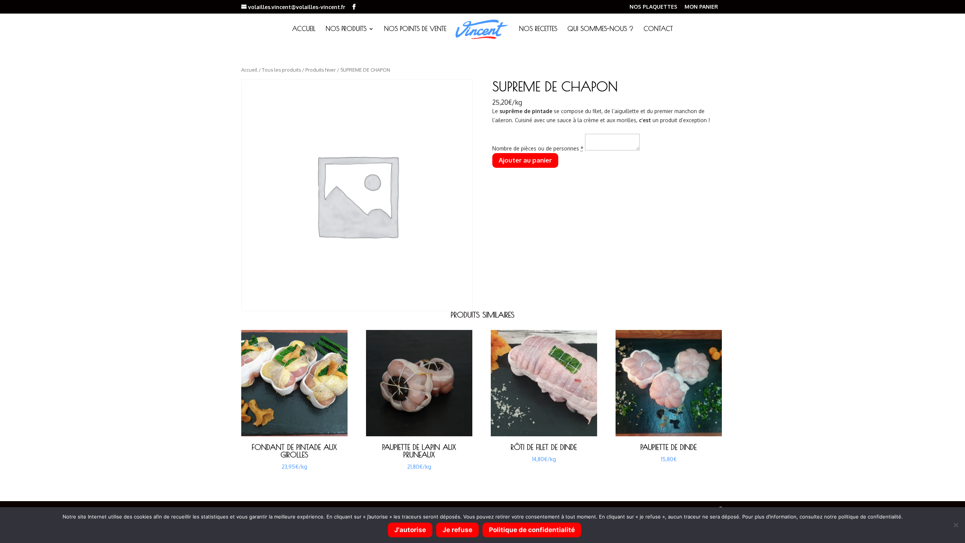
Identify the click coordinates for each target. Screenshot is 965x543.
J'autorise (410, 530)
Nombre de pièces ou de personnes (538, 148)
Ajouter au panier (525, 160)
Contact (658, 29)
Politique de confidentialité (532, 530)
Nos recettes (538, 29)
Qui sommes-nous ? (600, 29)
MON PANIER (701, 7)
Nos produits (346, 29)
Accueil (304, 29)
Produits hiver (320, 70)
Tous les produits (281, 70)
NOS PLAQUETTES (653, 7)
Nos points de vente (415, 29)
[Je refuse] (955, 525)
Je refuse (457, 530)
